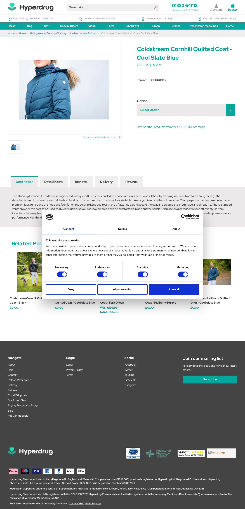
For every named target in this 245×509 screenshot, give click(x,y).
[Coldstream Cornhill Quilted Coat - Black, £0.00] (30, 272)
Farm (110, 26)
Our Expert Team (17, 400)
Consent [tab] (68, 228)
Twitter (128, 370)
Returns (131, 182)
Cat (46, 26)
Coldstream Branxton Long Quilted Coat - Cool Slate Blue (75, 300)
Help (10, 370)
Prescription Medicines (203, 26)
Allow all (174, 289)
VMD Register (93, 503)
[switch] (102, 274)
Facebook (130, 364)
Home (230, 26)
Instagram (130, 385)
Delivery (106, 182)
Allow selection (122, 289)
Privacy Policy (74, 370)
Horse (11, 26)
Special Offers (69, 26)
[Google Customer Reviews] (221, 453)
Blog (10, 410)
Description (25, 182)
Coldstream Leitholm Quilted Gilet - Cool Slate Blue (210, 300)
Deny (71, 289)
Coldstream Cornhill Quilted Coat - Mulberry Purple (164, 300)
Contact (12, 375)
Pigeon (91, 26)
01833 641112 (184, 5)
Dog (29, 26)
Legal (69, 364)
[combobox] (113, 7)
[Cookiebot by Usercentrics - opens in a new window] (183, 217)
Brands (176, 26)
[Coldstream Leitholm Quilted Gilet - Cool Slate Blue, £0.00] (211, 272)
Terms (69, 375)
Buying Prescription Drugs (23, 405)
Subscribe (210, 379)
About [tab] (176, 228)
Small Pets (132, 26)
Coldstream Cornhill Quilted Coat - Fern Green (119, 300)
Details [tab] (122, 228)
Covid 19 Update (17, 395)
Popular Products (18, 415)
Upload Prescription (19, 380)
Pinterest (129, 380)
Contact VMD (76, 503)
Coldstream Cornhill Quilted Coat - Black (28, 300)
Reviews (81, 182)
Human (155, 26)
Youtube (129, 375)
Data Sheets (53, 182)
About (11, 364)
